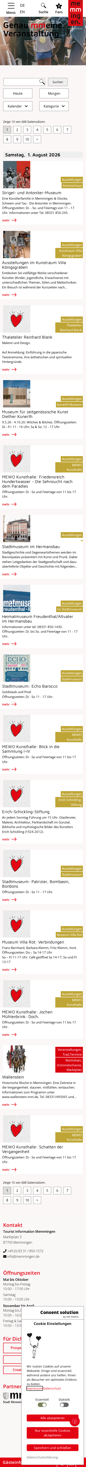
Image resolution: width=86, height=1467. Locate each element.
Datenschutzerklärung (42, 1457)
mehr (6, 220)
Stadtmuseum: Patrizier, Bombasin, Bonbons (36, 884)
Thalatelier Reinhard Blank (27, 337)
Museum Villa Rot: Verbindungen (33, 942)
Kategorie (52, 106)
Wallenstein (13, 1076)
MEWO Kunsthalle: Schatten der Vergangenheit (32, 1149)
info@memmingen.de (22, 1256)
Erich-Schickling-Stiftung (25, 811)
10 (27, 139)
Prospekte (19, 1347)
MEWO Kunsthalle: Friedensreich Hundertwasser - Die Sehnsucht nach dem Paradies (37, 481)
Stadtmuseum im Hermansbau (31, 546)
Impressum (35, 1388)
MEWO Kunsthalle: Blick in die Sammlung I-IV (30, 749)
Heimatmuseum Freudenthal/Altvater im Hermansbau (37, 618)
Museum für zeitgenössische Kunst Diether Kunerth (35, 414)
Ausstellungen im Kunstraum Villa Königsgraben (34, 265)
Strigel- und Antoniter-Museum (31, 192)
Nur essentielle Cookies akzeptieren (52, 1432)
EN (22, 12)
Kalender (15, 106)
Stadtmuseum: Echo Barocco (29, 686)
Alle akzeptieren (52, 1418)
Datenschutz (52, 1388)
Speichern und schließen (52, 1448)
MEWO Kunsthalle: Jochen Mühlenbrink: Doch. (27, 1014)
